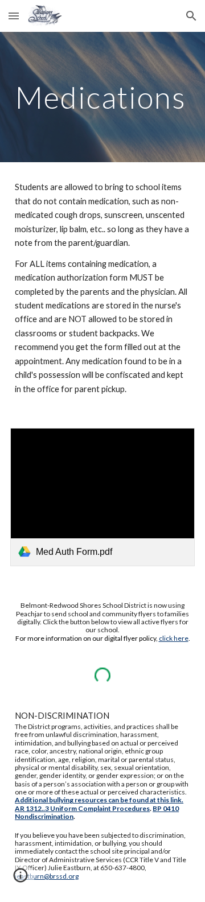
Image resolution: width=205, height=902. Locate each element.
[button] (13, 15)
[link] (102, 497)
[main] (102, 97)
